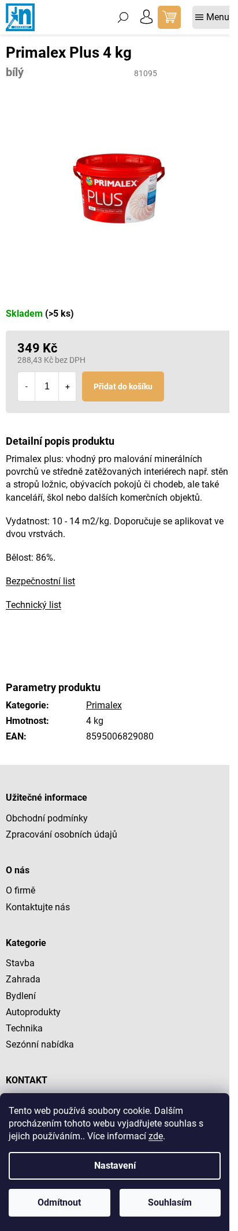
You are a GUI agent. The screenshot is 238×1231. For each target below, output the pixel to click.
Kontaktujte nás (38, 907)
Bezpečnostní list (40, 581)
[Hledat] (123, 17)
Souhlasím (170, 1202)
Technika (24, 1028)
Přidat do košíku (123, 386)
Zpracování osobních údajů (61, 834)
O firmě (20, 890)
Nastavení (115, 1165)
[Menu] (212, 17)
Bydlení (21, 995)
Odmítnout (59, 1202)
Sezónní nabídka (40, 1044)
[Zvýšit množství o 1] (67, 386)
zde (155, 1136)
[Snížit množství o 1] (26, 386)
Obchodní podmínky (47, 818)
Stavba (20, 963)
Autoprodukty (33, 1012)
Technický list (33, 604)
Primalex (104, 705)
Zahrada (23, 979)
